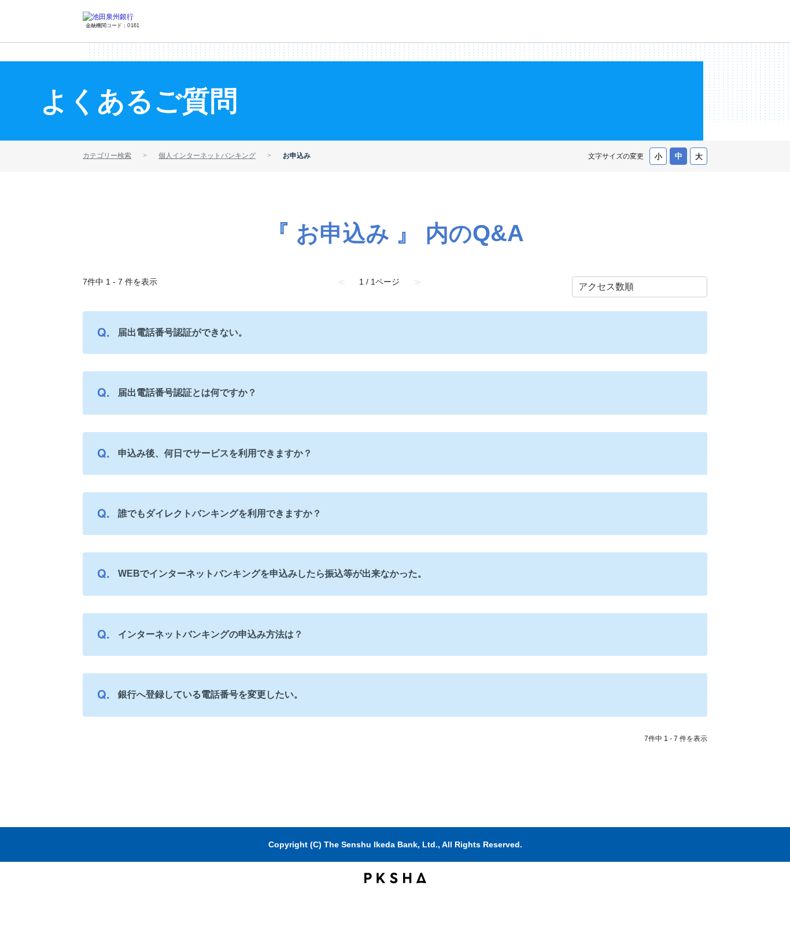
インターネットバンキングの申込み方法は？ (210, 634)
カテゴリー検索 (107, 156)
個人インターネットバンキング (207, 156)
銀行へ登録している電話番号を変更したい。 (210, 694)
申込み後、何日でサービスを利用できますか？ (215, 453)
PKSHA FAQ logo (395, 878)
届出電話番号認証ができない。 (183, 332)
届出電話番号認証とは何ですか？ (187, 392)
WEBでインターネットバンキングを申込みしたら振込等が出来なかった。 (272, 573)
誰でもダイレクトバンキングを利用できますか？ (220, 513)
